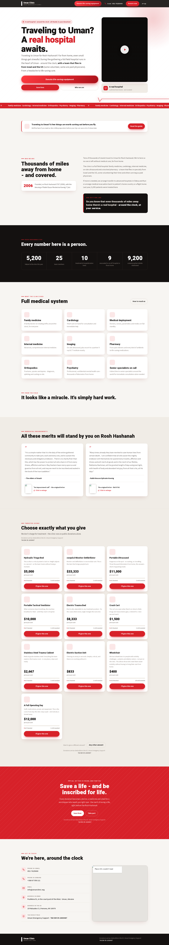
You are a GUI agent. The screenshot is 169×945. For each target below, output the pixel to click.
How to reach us (139, 301)
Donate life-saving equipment (88, 3)
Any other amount (96, 745)
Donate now (132, 3)
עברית (144, 4)
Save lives (40, 83)
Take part (92, 813)
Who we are (79, 83)
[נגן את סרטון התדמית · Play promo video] (125, 49)
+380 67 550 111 (33, 880)
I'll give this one (42, 586)
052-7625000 (32, 871)
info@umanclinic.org (35, 889)
